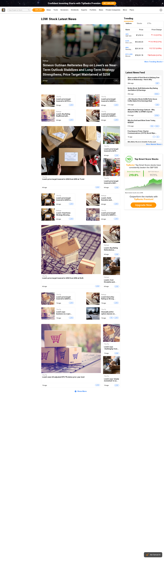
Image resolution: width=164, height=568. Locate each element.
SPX (127, 34)
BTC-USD (129, 54)
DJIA (127, 41)
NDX (127, 47)
